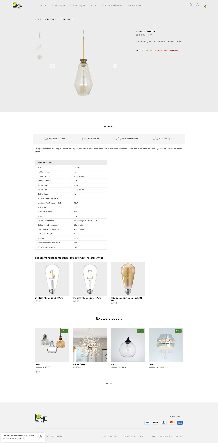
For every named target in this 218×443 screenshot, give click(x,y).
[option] (84, 66)
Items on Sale (134, 5)
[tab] (109, 127)
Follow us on (175, 416)
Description (109, 126)
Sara (113, 364)
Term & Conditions (110, 436)
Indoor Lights (50, 19)
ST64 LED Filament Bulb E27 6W (49, 298)
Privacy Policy (129, 436)
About (152, 436)
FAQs (142, 436)
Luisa (151, 364)
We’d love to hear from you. (171, 436)
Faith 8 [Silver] (80, 364)
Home (43, 5)
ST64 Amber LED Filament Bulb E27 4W (126, 299)
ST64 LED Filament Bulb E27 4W (87, 298)
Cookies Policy (20, 438)
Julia (37, 364)
